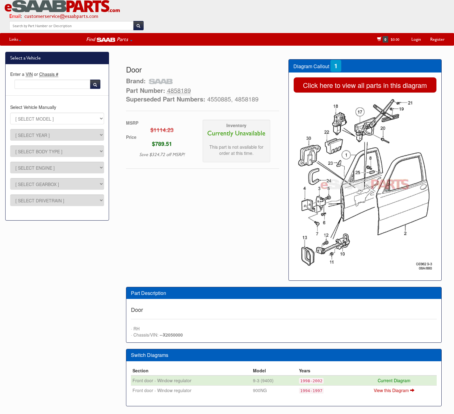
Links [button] (13, 39)
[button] (109, 39)
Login (416, 39)
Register (437, 39)
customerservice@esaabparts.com (61, 16)
